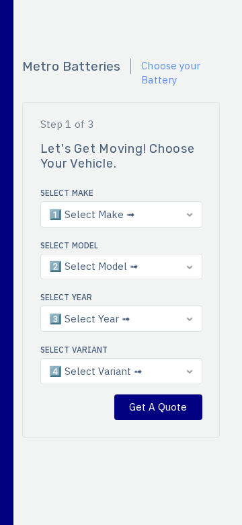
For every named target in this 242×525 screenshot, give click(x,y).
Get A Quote (158, 406)
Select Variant (74, 350)
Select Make (67, 193)
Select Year (66, 297)
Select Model (69, 245)
